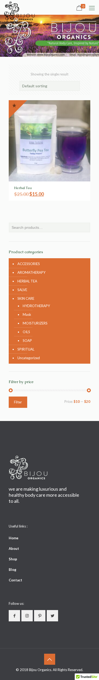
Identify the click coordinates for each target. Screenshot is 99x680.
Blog (12, 569)
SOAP (27, 340)
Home (13, 538)
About (14, 548)
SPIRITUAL (25, 349)
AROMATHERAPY (31, 272)
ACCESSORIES (28, 264)
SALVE (22, 290)
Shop (13, 559)
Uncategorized (28, 358)
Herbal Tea (23, 188)
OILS (26, 332)
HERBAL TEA (27, 281)
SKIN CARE (25, 298)
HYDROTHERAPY (36, 306)
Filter (18, 402)
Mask (27, 314)
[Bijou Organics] (19, 6)
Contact (15, 580)
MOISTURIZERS (35, 323)
